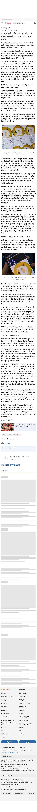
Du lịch (21, 710)
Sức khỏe (4, 707)
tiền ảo (12, 439)
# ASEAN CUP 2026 (19, 23)
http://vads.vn (10, 787)
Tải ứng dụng (6, 793)
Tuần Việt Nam (5, 717)
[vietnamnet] (8, 24)
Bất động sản (5, 713)
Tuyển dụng (30, 793)
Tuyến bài (9, 742)
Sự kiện (27, 742)
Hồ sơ (21, 727)
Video (21, 730)
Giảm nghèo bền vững (8, 720)
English (3, 727)
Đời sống (4, 703)
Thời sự (3, 693)
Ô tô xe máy (4, 710)
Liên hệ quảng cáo (7, 776)
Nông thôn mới (24, 720)
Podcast (21, 734)
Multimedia (4, 734)
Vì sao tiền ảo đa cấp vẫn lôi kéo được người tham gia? (25, 425)
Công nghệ (6, 28)
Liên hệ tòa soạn (6, 756)
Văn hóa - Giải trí (24, 703)
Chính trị (22, 689)
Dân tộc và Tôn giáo (7, 696)
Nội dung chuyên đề (25, 724)
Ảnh (2, 730)
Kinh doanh (22, 693)
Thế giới (21, 700)
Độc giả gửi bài (19, 793)
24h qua (3, 737)
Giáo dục (3, 700)
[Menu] (2, 23)
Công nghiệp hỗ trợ (25, 717)
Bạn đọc (21, 713)
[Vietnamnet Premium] (5, 690)
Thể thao (22, 696)
